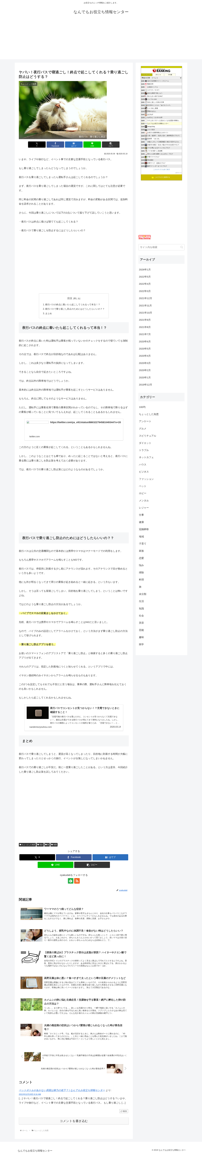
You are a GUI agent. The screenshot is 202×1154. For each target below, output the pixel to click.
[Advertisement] (101, 40)
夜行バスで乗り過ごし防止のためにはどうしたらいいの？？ (75, 309)
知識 (55, 845)
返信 (125, 1111)
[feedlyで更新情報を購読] (70, 881)
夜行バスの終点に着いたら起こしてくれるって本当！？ (72, 304)
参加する (178, 172)
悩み (41, 845)
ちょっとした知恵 (28, 845)
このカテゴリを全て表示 (161, 169)
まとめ (48, 313)
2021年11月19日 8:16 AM (30, 1094)
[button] (111, 144)
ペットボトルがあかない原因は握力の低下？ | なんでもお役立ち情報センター (62, 1090)
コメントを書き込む (74, 1121)
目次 (69, 298)
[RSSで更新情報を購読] (77, 881)
